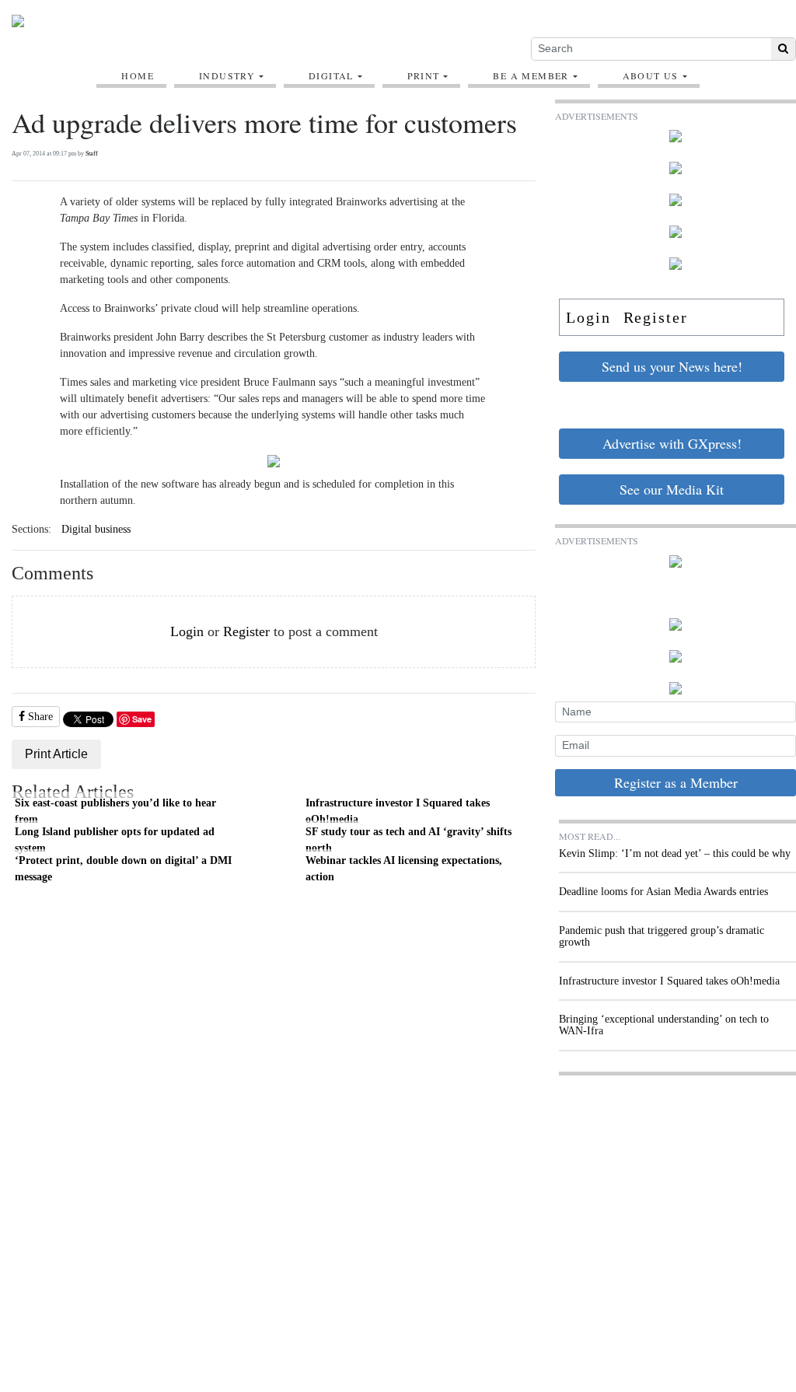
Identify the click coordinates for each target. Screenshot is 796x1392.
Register (246, 631)
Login (187, 631)
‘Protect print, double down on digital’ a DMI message (123, 868)
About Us (651, 75)
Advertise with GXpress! (672, 443)
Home (137, 75)
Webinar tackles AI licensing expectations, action (403, 868)
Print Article (56, 754)
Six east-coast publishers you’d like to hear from (115, 811)
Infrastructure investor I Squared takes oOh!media (397, 811)
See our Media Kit (672, 489)
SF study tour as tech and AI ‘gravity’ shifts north (408, 840)
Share (39, 716)
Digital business (96, 529)
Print (423, 75)
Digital (331, 75)
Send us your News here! (672, 366)
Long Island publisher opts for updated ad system (115, 840)
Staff (92, 153)
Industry (227, 75)
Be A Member (530, 75)
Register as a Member (676, 782)
